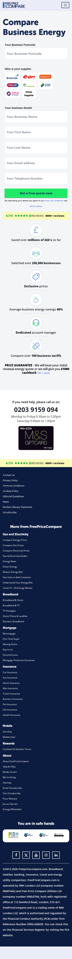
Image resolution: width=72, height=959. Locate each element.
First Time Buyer (11, 638)
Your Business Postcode (20, 45)
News (6, 501)
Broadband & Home (13, 600)
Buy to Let (8, 649)
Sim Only (7, 731)
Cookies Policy (10, 491)
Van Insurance (10, 677)
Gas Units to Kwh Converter (17, 577)
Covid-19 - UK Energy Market (17, 588)
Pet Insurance (10, 704)
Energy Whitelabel (12, 809)
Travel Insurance (11, 693)
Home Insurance (11, 683)
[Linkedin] (56, 855)
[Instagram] (46, 855)
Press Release (10, 798)
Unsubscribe (9, 512)
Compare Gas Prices (13, 545)
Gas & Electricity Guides (15, 556)
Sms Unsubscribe (12, 793)
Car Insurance (10, 672)
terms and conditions (53, 200)
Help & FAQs (9, 766)
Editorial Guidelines (13, 496)
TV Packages (9, 610)
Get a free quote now (36, 193)
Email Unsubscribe (12, 788)
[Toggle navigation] (65, 5)
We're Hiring (9, 777)
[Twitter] (26, 855)
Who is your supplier (18, 69)
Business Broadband (13, 621)
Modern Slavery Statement (17, 507)
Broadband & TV (11, 605)
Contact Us (9, 475)
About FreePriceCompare (16, 761)
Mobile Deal (9, 737)
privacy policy (36, 206)
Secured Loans (10, 654)
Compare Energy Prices (15, 540)
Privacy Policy (10, 480)
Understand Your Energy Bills (18, 582)
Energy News (9, 561)
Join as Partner (10, 804)
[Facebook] (16, 855)
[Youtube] (36, 855)
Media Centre (10, 772)
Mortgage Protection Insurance (19, 660)
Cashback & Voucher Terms (17, 749)
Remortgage (9, 633)
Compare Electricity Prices (16, 550)
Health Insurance (11, 715)
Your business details (18, 108)
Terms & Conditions (13, 485)
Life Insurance (10, 709)
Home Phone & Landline (15, 616)
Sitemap (7, 782)
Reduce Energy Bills (13, 572)
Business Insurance (13, 699)
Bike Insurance (10, 688)
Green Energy (10, 566)
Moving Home (10, 644)
